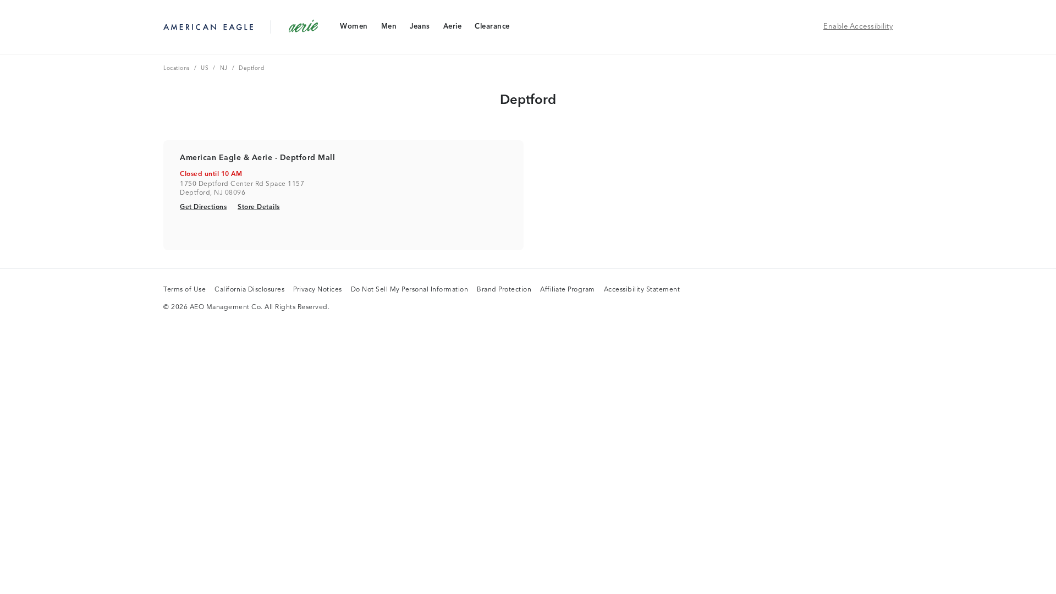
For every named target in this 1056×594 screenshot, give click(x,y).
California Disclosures (249, 290)
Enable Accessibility (858, 26)
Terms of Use (184, 290)
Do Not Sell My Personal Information (410, 290)
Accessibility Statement (642, 290)
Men (389, 29)
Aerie (452, 29)
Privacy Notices (317, 290)
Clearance (492, 29)
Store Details (259, 207)
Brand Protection (504, 290)
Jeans (419, 29)
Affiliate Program (567, 290)
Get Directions (203, 207)
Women (353, 29)
